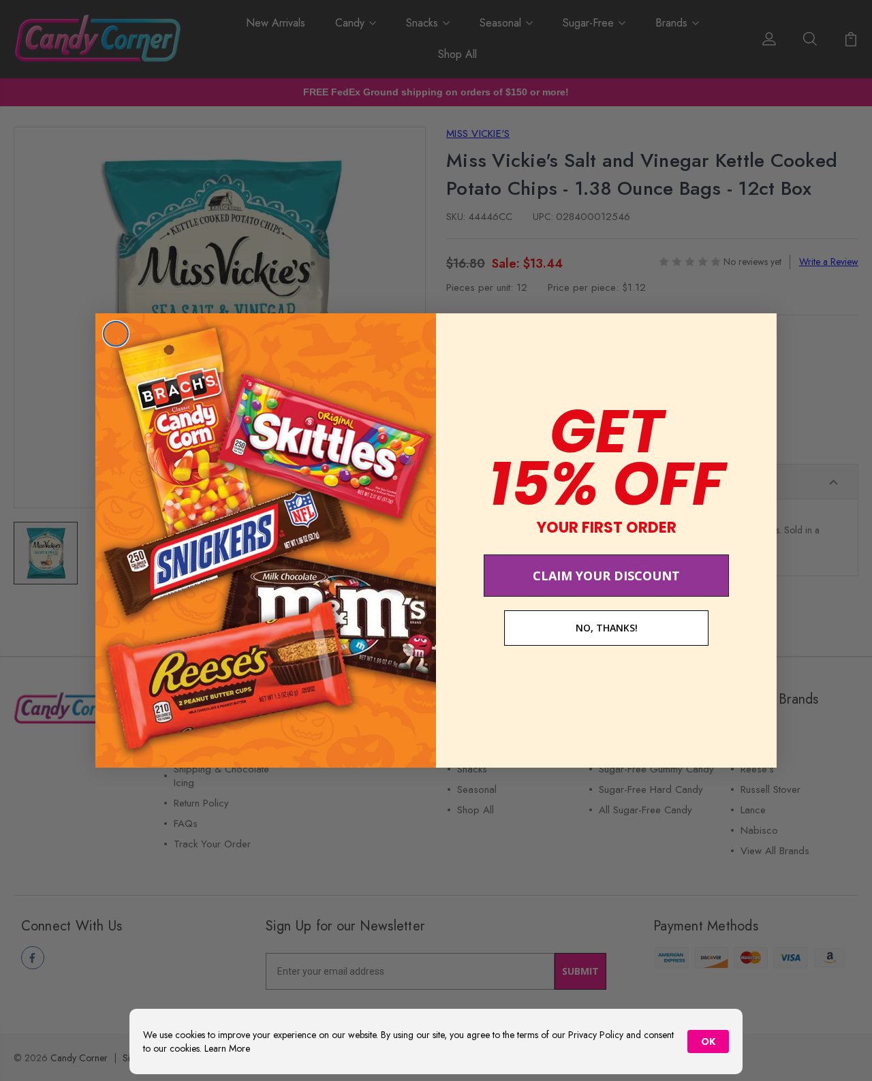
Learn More (227, 1048)
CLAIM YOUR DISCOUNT (606, 575)
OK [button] (708, 1041)
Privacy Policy (595, 1034)
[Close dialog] (116, 334)
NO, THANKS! (607, 627)
